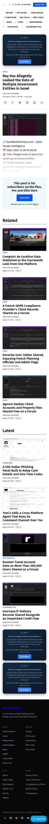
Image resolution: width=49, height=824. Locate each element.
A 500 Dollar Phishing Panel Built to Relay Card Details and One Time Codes (23, 470)
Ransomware (36, 22)
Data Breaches (9, 558)
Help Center (8, 780)
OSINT (20, 22)
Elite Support (8, 784)
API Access (22, 13)
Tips (19, 5)
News (9, 22)
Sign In (35, 204)
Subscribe (39, 5)
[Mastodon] (22, 818)
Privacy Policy (32, 775)
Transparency (32, 793)
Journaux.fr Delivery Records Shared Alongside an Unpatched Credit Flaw (21, 614)
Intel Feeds (38, 18)
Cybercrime (11, 18)
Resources (13, 27)
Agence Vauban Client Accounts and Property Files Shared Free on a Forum (22, 407)
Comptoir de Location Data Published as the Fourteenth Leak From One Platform (23, 260)
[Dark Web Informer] (24, 708)
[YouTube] (28, 818)
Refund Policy (32, 789)
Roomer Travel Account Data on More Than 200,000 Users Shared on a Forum (22, 565)
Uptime (6, 798)
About (5, 775)
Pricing (9, 13)
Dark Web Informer (11, 94)
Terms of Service (33, 780)
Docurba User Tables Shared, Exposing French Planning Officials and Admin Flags (23, 358)
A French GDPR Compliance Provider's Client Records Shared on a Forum (22, 309)
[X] (5, 818)
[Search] (13, 5)
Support (27, 5)
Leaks (5, 72)
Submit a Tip (8, 789)
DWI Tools (25, 18)
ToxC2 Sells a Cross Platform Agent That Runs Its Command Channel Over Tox (23, 516)
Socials (6, 793)
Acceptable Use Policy (35, 784)
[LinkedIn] (10, 818)
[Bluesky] (16, 818)
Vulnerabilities (33, 27)
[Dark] (10, 4)
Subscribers (37, 13)
